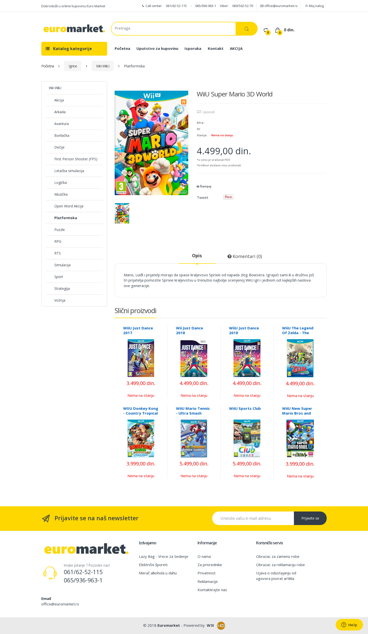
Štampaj (205, 186)
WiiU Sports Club (245, 408)
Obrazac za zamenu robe (277, 556)
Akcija (59, 100)
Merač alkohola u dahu (158, 572)
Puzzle (59, 229)
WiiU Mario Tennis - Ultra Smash (193, 411)
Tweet (202, 197)
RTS (57, 253)
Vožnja (59, 300)
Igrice (73, 65)
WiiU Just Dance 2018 (244, 330)
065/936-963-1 (205, 6)
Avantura (61, 123)
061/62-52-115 (176, 6)
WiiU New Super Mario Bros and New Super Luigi (297, 413)
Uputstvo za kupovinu (157, 48)
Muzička (61, 194)
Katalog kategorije (72, 48)
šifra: (200, 122)
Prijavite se (310, 518)
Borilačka (61, 135)
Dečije (59, 147)
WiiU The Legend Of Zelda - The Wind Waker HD (297, 332)
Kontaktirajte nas (212, 589)
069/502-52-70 (242, 6)
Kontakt (216, 48)
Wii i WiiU (102, 65)
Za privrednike (210, 564)
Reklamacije (208, 581)
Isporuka (193, 48)
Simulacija (62, 265)
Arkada (60, 111)
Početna (122, 48)
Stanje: (202, 135)
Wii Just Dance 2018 (189, 330)
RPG (57, 241)
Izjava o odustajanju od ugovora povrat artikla (276, 575)
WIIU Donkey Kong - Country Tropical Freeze (140, 413)
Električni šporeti (153, 564)
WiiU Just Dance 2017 (138, 330)
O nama (204, 556)
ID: (199, 129)
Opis (197, 255)
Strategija (62, 288)
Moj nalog (316, 6)
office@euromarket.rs (281, 6)
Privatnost (207, 572)
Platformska (65, 217)
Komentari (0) (246, 256)
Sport (58, 276)
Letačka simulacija (69, 170)
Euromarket (168, 625)
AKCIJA (236, 48)
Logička (60, 182)
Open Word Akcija (68, 206)
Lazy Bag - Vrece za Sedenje (163, 556)
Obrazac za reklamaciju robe (280, 564)
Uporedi (209, 112)
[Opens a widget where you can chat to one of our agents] (349, 625)
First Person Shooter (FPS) (75, 159)
